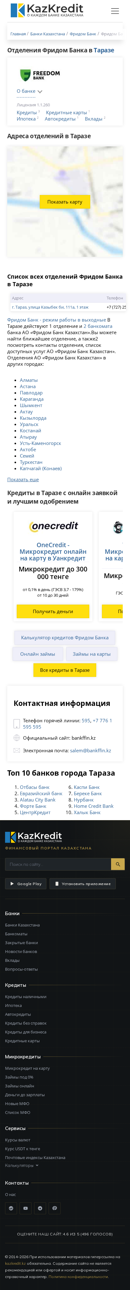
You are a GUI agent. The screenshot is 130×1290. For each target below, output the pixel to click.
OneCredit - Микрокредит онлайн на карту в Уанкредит (53, 551)
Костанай (30, 430)
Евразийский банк (41, 793)
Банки (12, 913)
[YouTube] (26, 1208)
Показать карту (64, 201)
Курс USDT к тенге (22, 1148)
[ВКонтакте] (11, 1208)
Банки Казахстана (22, 925)
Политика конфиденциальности (78, 1276)
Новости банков (21, 951)
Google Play (29, 883)
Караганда (32, 399)
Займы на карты (92, 654)
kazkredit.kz (15, 1263)
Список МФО (17, 1112)
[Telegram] (40, 1208)
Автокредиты (60, 118)
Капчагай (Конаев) (41, 468)
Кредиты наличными (25, 996)
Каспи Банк (87, 787)
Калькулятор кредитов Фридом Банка (65, 637)
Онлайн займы (37, 654)
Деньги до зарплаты (25, 1095)
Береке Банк (88, 793)
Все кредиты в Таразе (65, 670)
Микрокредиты (23, 1057)
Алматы (29, 380)
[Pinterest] (55, 1208)
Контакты (17, 1183)
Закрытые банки (21, 942)
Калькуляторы (19, 1165)
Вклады (94, 118)
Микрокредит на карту (27, 1068)
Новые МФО (17, 1103)
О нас (10, 1194)
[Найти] (118, 864)
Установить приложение (86, 883)
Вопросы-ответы (21, 969)
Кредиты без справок (26, 1023)
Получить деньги (53, 611)
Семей (27, 456)
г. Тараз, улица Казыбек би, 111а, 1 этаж (50, 307)
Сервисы (15, 1128)
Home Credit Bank (94, 806)
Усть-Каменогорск (40, 443)
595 (86, 720)
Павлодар (31, 392)
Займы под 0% (19, 1077)
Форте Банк (33, 806)
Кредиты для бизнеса (25, 1032)
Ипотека (26, 118)
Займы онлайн (19, 1086)
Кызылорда (33, 418)
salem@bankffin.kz (90, 750)
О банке (26, 91)
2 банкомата (98, 326)
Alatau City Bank (38, 799)
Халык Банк (87, 812)
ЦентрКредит (35, 812)
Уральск (29, 424)
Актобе (28, 449)
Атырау (28, 437)
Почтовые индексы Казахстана (35, 1157)
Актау (26, 411)
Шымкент (31, 405)
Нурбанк (84, 799)
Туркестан (31, 462)
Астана (28, 386)
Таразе (104, 50)
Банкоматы (16, 934)
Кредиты (27, 112)
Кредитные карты (66, 112)
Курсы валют (17, 1140)
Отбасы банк (35, 787)
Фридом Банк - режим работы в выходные (56, 320)
